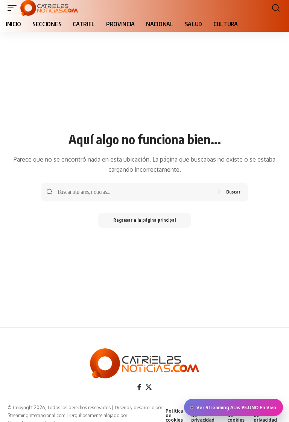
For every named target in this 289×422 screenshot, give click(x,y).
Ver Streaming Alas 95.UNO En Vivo (236, 407)
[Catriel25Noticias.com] (49, 8)
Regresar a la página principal (144, 220)
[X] (149, 387)
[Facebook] (139, 387)
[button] (14, 8)
